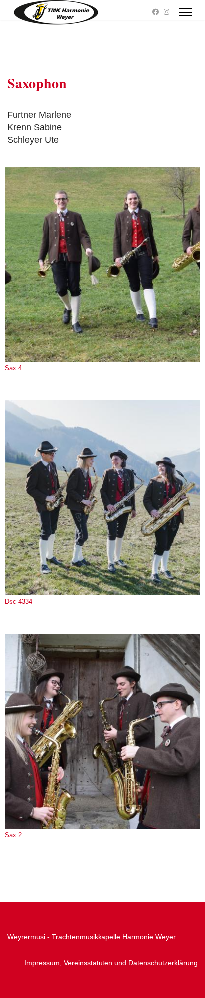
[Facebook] (155, 12)
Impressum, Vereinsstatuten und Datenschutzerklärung (111, 963)
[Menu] (185, 12)
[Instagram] (166, 12)
